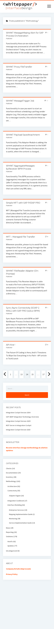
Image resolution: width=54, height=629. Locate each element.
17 (43, 374)
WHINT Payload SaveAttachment (23, 135)
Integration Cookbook (16, 501)
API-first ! (10, 345)
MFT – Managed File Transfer (20, 237)
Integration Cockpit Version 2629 (18, 421)
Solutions (9, 536)
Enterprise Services (16, 510)
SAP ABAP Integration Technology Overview (22, 417)
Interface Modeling (15, 505)
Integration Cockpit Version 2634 (18, 412)
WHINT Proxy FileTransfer (19, 67)
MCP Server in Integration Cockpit (18, 425)
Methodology (11, 481)
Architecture (12, 486)
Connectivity (12, 490)
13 (21, 374)
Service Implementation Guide (20, 523)
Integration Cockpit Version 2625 (18, 430)
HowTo (10, 541)
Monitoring (13, 518)
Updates (11, 546)
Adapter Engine (15, 496)
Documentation (11, 473)
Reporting (10, 532)
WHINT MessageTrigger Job (20, 101)
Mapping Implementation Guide (20, 514)
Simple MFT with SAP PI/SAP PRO (23, 203)
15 (33, 374)
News (8, 528)
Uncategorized (11, 551)
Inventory (9, 477)
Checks (9, 468)
